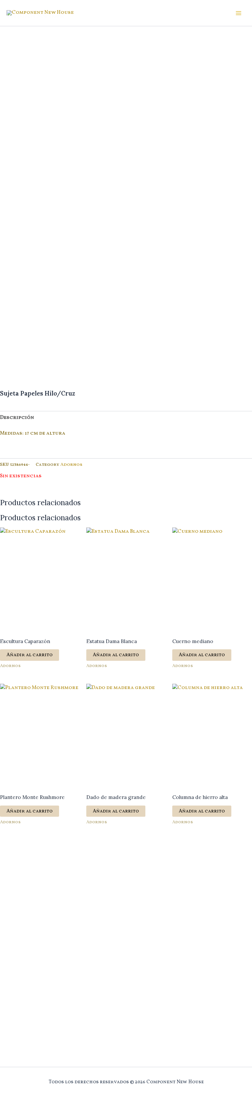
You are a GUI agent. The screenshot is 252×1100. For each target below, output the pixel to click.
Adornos (71, 465)
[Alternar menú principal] (238, 13)
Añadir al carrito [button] (29, 655)
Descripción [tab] (17, 417)
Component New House (36, 15)
